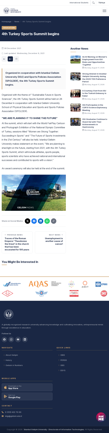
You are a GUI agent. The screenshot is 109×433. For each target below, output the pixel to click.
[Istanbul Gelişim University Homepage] (54, 314)
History (9, 360)
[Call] (93, 2)
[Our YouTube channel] (18, 339)
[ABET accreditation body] (85, 284)
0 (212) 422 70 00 (13, 412)
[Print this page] (16, 58)
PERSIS (63, 360)
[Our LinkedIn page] (40, 221)
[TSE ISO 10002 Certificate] (7, 293)
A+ (10, 59)
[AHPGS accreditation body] (71, 284)
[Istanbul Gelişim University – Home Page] (13, 11)
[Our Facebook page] (4, 339)
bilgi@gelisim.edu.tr (13, 416)
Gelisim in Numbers (14, 365)
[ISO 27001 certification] (101, 284)
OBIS (62, 355)
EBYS (62, 370)
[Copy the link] (53, 221)
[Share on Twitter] (27, 221)
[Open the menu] (104, 11)
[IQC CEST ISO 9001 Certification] (74, 293)
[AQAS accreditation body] (45, 284)
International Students (79, 3)
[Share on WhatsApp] (47, 221)
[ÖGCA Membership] (41, 293)
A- (4, 59)
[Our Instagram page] (11, 339)
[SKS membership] (103, 293)
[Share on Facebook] (34, 221)
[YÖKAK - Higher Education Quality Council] (12, 284)
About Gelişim (12, 355)
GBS (62, 365)
